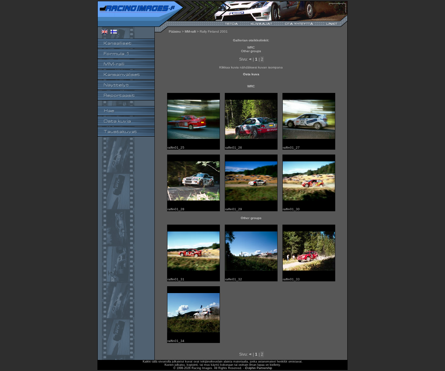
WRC (251, 47)
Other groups (251, 51)
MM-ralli (190, 31)
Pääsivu (175, 31)
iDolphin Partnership (258, 368)
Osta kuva (251, 74)
